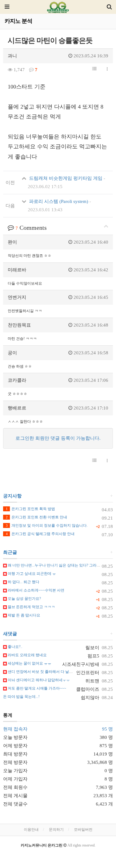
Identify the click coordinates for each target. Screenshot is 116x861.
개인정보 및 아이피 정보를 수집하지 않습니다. (47, 525)
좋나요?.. (14, 647)
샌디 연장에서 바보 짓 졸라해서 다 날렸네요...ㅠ (47, 671)
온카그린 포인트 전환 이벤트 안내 (36, 517)
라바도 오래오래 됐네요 (27, 655)
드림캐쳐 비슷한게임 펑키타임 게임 (66, 182)
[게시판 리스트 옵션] (107, 69)
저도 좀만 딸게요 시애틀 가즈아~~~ (36, 688)
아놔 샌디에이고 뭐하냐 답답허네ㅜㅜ (38, 680)
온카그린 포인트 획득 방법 (30, 509)
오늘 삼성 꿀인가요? (24, 598)
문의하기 (56, 829)
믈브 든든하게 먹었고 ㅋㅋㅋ (31, 607)
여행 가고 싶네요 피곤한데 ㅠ (31, 573)
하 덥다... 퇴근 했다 (23, 582)
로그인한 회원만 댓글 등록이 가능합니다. (58, 438)
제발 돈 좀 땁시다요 (23, 615)
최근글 (10, 552)
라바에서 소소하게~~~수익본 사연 (35, 590)
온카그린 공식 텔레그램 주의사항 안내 (40, 534)
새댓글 (10, 633)
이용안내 (31, 829)
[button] (94, 69)
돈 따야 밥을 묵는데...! (21, 696)
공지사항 (12, 495)
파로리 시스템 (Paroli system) (59, 205)
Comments (31, 227)
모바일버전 (83, 829)
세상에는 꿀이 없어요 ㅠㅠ (29, 663)
